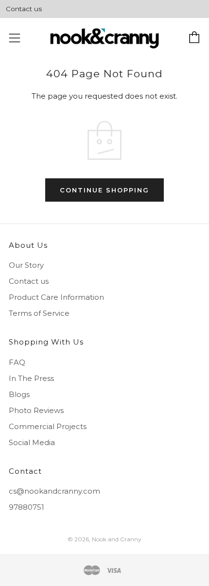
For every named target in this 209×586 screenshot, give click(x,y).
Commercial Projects (48, 426)
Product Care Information (56, 297)
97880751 (26, 507)
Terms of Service (39, 313)
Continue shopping (104, 190)
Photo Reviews (36, 410)
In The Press (31, 378)
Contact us (24, 9)
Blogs (19, 394)
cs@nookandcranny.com (54, 491)
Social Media (32, 442)
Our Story (26, 265)
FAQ (17, 362)
